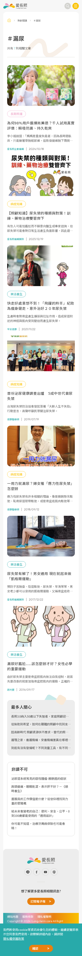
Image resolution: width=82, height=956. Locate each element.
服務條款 (27, 917)
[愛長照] (15, 6)
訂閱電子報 (37, 901)
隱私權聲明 (44, 917)
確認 (35, 948)
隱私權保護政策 (13, 938)
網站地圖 (12, 917)
